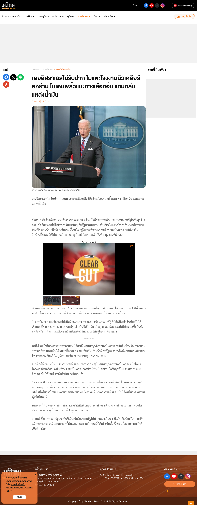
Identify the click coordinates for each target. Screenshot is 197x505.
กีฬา (96, 16)
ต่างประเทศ (83, 16)
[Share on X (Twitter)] (13, 77)
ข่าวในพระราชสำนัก (11, 16)
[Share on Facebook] (6, 77)
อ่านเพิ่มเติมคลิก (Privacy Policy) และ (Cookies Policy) (19, 487)
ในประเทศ (56, 16)
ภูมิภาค (70, 16)
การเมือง (28, 16)
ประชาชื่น (108, 16)
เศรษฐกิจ (42, 16)
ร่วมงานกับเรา (179, 484)
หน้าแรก (36, 69)
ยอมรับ (19, 497)
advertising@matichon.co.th (119, 474)
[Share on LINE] (20, 77)
